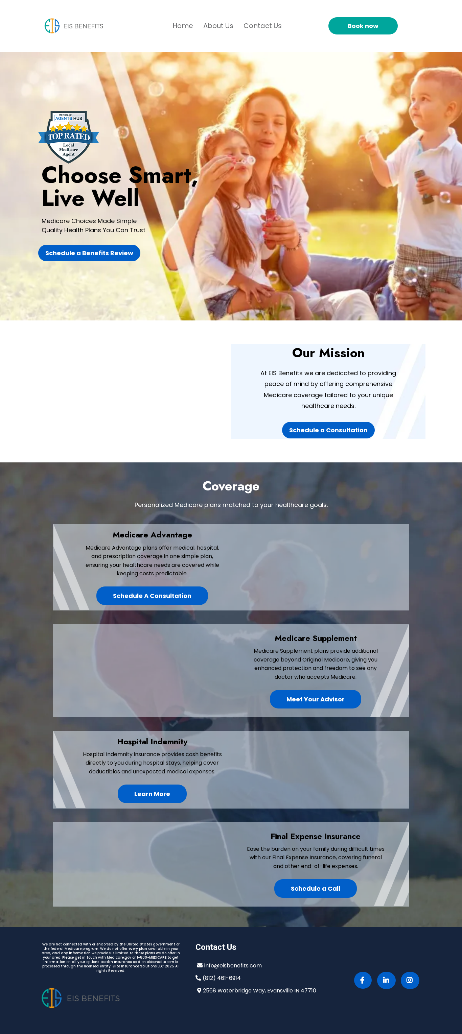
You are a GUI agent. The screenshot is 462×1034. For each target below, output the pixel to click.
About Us (218, 25)
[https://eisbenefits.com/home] (73, 26)
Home (182, 25)
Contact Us (263, 25)
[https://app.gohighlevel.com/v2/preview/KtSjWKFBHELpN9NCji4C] (111, 998)
